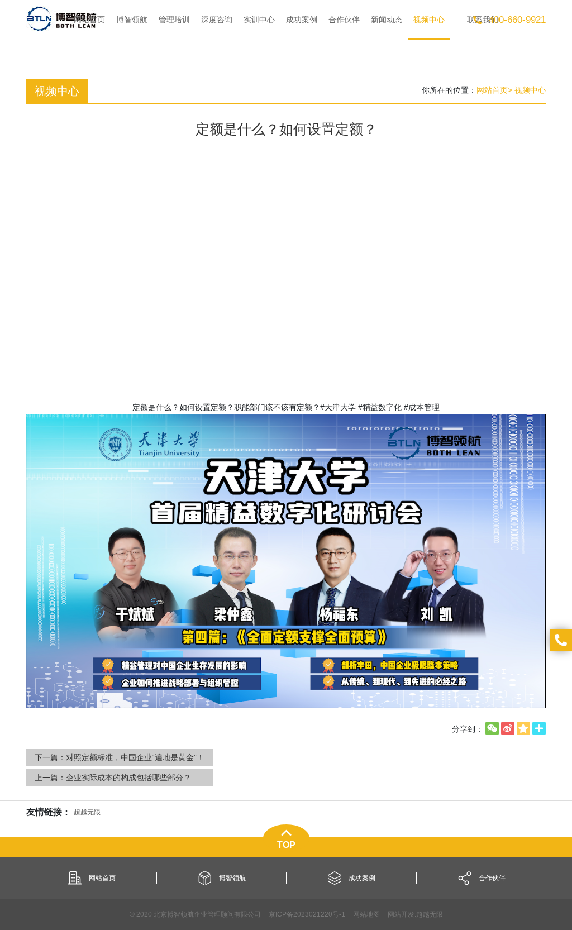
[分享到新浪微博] (507, 728)
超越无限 (429, 914)
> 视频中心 (527, 89)
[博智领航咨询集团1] (62, 18)
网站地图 (366, 914)
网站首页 (492, 89)
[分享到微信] (492, 728)
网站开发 (401, 914)
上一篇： (113, 777)
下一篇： (119, 757)
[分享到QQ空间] (523, 728)
